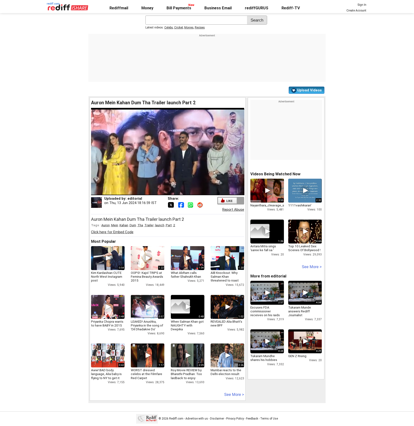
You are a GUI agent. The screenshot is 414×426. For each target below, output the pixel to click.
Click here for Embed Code (112, 232)
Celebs (168, 27)
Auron (105, 225)
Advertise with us (196, 418)
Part (169, 225)
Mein (114, 225)
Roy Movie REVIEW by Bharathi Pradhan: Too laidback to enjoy (186, 374)
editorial (134, 198)
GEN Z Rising (297, 356)
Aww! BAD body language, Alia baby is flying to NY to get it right (106, 376)
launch (159, 225)
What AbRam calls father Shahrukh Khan (186, 274)
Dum (133, 225)
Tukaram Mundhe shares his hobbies (263, 358)
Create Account (356, 10)
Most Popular (103, 241)
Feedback (252, 418)
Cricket (178, 27)
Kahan (124, 225)
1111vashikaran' (299, 205)
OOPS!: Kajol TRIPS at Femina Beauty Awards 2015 (147, 276)
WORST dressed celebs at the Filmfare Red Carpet (146, 374)
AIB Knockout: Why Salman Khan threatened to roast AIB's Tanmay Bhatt (225, 278)
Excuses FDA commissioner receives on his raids (265, 311)
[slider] (162, 191)
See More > (234, 394)
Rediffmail (118, 8)
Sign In (361, 4)
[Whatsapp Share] (191, 204)
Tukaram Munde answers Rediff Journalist (299, 311)
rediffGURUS (256, 8)
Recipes (200, 27)
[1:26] (260, 231)
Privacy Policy (235, 418)
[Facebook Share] (181, 204)
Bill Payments (179, 8)
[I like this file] (227, 201)
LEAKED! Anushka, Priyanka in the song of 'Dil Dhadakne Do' (147, 325)
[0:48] (180, 307)
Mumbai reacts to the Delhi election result (226, 372)
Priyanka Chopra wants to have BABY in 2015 (107, 323)
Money (147, 8)
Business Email (218, 8)
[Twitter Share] (171, 204)
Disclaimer (217, 418)
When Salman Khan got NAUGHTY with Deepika (187, 325)
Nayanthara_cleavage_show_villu (273, 205)
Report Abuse (233, 209)
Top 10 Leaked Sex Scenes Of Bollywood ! (304, 248)
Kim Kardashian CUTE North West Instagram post (106, 276)
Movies (189, 27)
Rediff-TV (291, 8)
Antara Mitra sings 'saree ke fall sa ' (263, 248)
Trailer (149, 225)
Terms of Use (269, 418)
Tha (140, 225)
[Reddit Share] (200, 204)
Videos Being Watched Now (275, 174)
